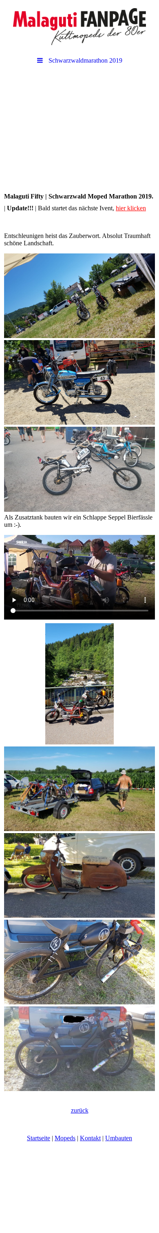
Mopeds (65, 1138)
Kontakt (90, 1138)
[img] (79, 26)
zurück (79, 1110)
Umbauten (118, 1138)
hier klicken (131, 208)
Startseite (38, 1138)
